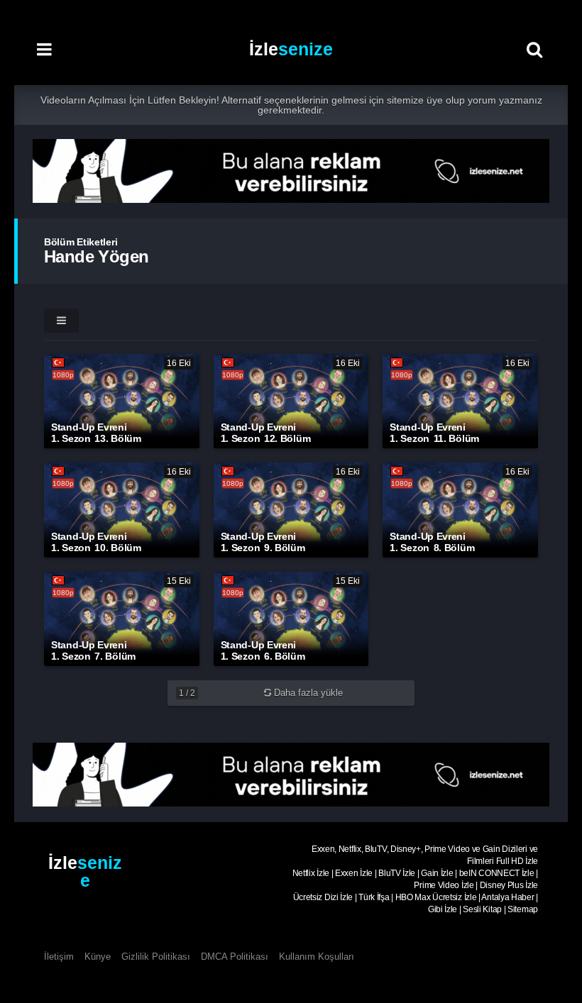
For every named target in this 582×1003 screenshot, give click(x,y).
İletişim (59, 956)
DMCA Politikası (234, 956)
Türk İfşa (373, 897)
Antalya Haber (507, 897)
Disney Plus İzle (509, 885)
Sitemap (522, 909)
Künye (97, 956)
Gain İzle (437, 873)
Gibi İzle (442, 909)
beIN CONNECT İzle (496, 873)
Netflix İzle (310, 873)
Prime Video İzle (443, 885)
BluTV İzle (396, 873)
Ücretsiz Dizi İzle (323, 897)
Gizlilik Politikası (155, 956)
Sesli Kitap (482, 909)
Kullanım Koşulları (316, 956)
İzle (291, 49)
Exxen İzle (354, 873)
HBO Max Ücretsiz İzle (436, 897)
